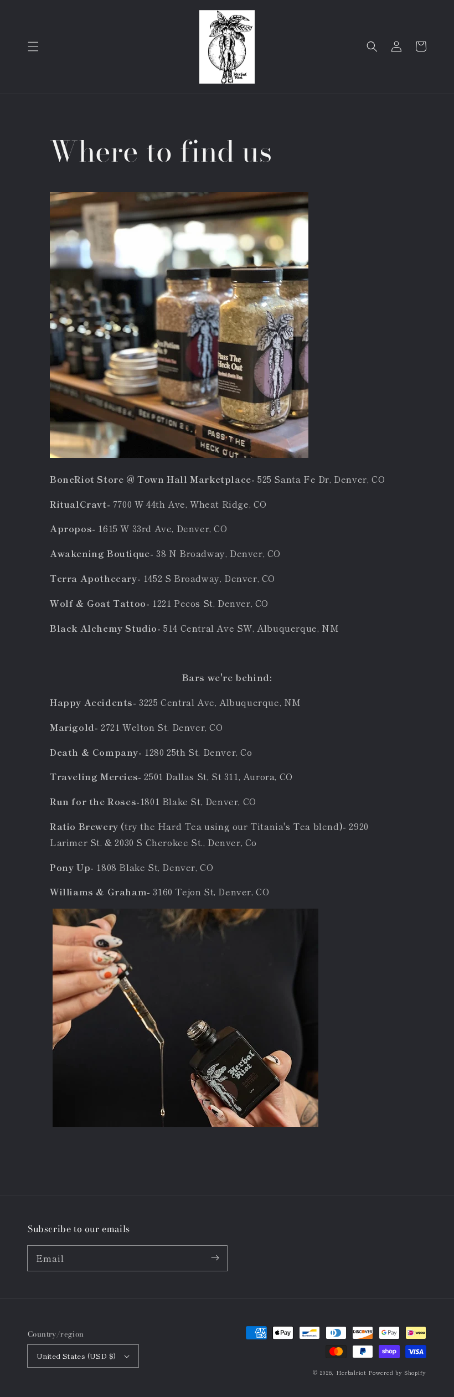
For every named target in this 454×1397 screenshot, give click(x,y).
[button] (33, 46)
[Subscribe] (215, 1258)
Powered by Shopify (397, 1372)
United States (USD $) (76, 1355)
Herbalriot (351, 1372)
